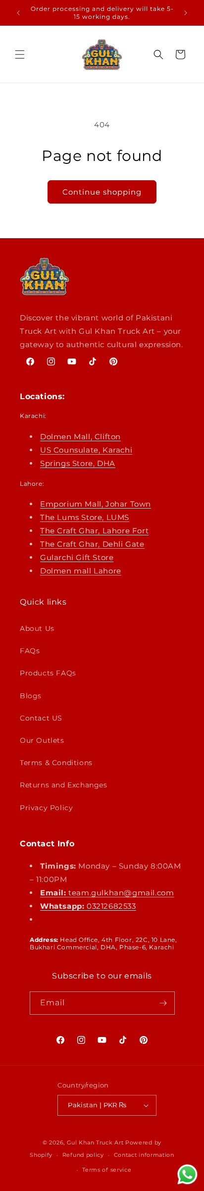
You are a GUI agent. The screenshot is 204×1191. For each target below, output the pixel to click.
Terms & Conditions (56, 762)
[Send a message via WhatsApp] (187, 1174)
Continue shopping (102, 192)
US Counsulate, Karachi (86, 450)
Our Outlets (42, 740)
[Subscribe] (163, 1003)
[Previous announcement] (18, 13)
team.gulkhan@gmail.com (107, 892)
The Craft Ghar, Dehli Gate (92, 544)
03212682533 (88, 906)
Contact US (41, 718)
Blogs (31, 695)
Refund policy (83, 1154)
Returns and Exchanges (63, 784)
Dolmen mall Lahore (80, 570)
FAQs (30, 650)
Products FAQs (48, 673)
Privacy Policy (46, 807)
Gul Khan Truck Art (95, 1142)
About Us (37, 628)
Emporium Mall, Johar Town (95, 504)
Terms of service (106, 1169)
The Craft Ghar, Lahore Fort (94, 530)
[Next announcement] (186, 13)
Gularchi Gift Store (76, 557)
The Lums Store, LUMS (84, 517)
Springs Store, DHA (77, 463)
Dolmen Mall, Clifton (80, 436)
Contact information (144, 1154)
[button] (20, 54)
